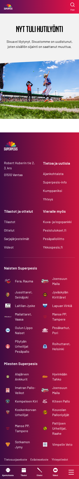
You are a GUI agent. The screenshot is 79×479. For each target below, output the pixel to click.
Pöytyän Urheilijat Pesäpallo (22, 346)
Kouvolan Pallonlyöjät (60, 412)
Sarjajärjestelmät (16, 239)
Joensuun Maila (59, 281)
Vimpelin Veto (62, 444)
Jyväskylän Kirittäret (60, 294)
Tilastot (9, 222)
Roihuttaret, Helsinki (61, 346)
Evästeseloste (39, 459)
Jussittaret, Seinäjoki (23, 294)
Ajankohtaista (53, 174)
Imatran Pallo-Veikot (25, 390)
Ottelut (9, 230)
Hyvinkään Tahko (59, 376)
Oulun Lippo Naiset (24, 330)
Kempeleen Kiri (26, 401)
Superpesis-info (55, 182)
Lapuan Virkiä (62, 306)
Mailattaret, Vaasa (23, 316)
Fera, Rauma (24, 281)
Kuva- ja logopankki (57, 222)
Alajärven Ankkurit (22, 376)
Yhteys (48, 199)
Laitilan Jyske (25, 306)
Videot (9, 247)
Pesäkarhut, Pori (61, 330)
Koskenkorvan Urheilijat (25, 412)
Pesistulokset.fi (54, 230)
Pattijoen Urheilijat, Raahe (59, 428)
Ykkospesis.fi (53, 247)
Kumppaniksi (52, 191)
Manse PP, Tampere (59, 316)
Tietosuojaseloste (15, 459)
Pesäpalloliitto (53, 239)
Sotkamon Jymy (22, 444)
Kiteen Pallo (61, 401)
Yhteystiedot (60, 459)
